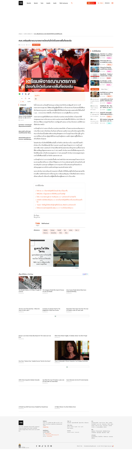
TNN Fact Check (98, 425)
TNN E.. (109, 65)
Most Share (104, 89)
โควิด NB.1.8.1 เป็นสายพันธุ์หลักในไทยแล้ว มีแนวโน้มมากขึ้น (52, 191)
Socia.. (109, 116)
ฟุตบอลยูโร (99, 432)
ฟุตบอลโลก (104, 432)
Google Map (45, 427)
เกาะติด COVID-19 (28, 34)
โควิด (65, 230)
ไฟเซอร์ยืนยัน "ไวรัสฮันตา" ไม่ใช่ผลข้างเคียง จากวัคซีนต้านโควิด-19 (106, 75)
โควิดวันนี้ (59, 230)
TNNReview (105, 436)
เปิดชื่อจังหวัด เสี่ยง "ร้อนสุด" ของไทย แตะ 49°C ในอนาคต (106, 106)
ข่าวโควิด (70, 230)
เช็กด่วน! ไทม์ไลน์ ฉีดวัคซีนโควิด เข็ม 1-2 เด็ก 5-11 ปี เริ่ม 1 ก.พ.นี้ (25, 117)
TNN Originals (70, 428)
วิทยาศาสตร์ (93, 424)
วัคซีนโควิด (45, 230)
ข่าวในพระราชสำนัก (94, 422)
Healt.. (109, 58)
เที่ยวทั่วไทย (100, 436)
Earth (109, 110)
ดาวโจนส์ (110, 425)
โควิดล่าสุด (52, 230)
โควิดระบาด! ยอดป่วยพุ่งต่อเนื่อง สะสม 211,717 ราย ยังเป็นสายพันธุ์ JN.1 (55, 208)
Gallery (104, 427)
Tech (109, 123)
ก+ (29, 98)
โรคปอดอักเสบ (53, 233)
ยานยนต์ (92, 425)
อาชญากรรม (104, 424)
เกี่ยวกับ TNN (79, 446)
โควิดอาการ (45, 233)
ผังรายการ (86, 422)
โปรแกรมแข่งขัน (99, 431)
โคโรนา (66, 233)
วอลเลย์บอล (93, 432)
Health (75, 426)
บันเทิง (108, 424)
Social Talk (99, 424)
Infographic (105, 425)
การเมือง (110, 422)
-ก (21, 98)
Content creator (70, 432)
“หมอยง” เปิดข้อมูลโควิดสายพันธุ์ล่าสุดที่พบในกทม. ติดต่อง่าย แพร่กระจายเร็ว (56, 205)
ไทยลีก (108, 432)
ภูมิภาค (112, 424)
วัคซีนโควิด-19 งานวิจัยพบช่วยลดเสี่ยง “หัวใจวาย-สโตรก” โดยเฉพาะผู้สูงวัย (106, 55)
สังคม (107, 422)
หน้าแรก (20, 34)
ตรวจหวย (111, 436)
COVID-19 (93, 427)
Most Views (95, 89)
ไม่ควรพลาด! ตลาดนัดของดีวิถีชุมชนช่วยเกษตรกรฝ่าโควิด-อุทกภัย (25, 125)
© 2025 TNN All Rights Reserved (104, 446)
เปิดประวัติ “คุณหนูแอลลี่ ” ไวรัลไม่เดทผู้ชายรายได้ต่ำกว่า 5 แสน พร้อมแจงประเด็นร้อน (106, 113)
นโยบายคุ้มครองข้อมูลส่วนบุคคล (90, 446)
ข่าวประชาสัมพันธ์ (99, 427)
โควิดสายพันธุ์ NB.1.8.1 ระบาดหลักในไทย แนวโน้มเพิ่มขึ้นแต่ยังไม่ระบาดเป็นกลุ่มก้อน (106, 61)
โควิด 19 (77, 230)
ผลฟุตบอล (93, 431)
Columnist (77, 432)
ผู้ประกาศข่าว (81, 422)
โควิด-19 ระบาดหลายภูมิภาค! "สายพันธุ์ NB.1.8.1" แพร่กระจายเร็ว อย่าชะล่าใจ (56, 197)
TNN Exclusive (102, 422)
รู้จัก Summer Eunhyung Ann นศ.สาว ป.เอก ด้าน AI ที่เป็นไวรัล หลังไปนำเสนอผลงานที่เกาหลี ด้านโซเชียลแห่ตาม (106, 120)
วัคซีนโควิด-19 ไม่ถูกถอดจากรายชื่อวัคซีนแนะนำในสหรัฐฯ (51, 194)
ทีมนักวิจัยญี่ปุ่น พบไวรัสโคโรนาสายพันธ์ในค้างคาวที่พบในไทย (106, 82)
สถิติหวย (93, 438)
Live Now (92, 3)
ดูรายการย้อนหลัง (75, 422)
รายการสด (69, 422)
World (108, 78)
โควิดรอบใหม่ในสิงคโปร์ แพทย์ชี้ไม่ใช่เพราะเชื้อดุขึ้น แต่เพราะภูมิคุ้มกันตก (106, 68)
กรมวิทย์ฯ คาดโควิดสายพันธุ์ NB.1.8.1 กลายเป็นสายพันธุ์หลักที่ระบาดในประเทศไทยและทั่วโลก (59, 201)
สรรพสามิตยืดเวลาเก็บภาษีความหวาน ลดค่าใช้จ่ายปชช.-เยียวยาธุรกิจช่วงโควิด (25, 138)
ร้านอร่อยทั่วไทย (94, 436)
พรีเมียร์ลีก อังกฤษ (106, 431)
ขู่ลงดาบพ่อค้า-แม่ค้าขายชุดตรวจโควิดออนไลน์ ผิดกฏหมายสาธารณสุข (25, 132)
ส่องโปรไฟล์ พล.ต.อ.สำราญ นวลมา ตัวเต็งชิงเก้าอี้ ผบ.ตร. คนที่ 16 (106, 93)
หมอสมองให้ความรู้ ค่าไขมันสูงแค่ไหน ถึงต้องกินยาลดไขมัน (106, 100)
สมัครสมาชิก (107, 3)
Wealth (72, 426)
